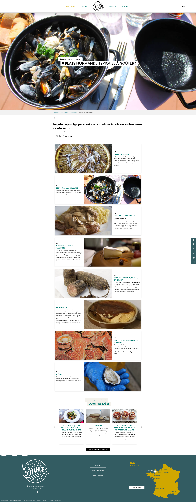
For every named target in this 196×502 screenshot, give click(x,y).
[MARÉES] (193, 249)
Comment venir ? (137, 487)
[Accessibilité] (180, 6)
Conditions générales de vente (15, 500)
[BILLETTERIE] (193, 257)
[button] (191, 6)
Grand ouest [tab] (134, 465)
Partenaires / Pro (98, 476)
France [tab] (132, 463)
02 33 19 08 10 (37, 488)
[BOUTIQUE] (193, 253)
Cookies (39, 500)
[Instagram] (37, 492)
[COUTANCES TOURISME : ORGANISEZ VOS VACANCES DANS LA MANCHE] (98, 6)
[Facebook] (34, 492)
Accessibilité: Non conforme (55, 500)
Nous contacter (98, 481)
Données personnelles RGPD (29, 500)
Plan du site (45, 500)
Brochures (98, 466)
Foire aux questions (98, 471)
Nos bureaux (98, 486)
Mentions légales (4, 500)
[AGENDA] (193, 262)
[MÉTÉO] (193, 244)
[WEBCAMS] (193, 240)
